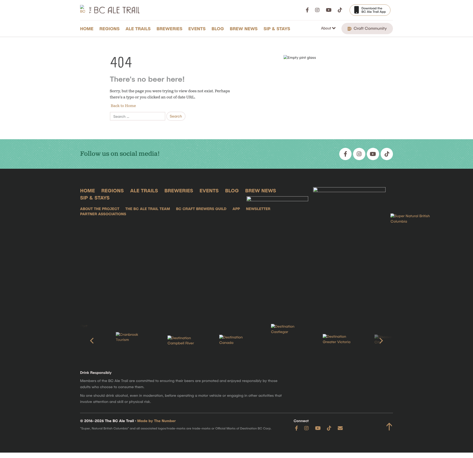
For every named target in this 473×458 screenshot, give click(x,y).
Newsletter (258, 209)
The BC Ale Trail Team (147, 209)
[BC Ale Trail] (277, 248)
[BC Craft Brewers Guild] (349, 248)
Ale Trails (138, 28)
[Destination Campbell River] (185, 341)
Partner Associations (103, 214)
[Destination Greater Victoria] (340, 340)
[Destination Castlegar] (288, 341)
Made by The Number (156, 421)
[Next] (381, 341)
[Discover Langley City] (391, 341)
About (326, 28)
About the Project (99, 209)
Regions (109, 28)
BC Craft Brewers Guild (201, 209)
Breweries (170, 28)
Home (86, 28)
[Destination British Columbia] (415, 248)
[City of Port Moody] (81, 340)
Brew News (244, 28)
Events (197, 28)
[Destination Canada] (236, 341)
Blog (218, 28)
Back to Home (123, 105)
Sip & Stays (277, 28)
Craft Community (370, 28)
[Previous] (92, 341)
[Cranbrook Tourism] (133, 341)
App (236, 209)
